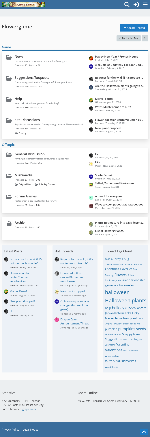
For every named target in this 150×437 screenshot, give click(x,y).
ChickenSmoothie (114, 264)
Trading (23, 133)
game (109, 285)
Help (18, 98)
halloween (117, 292)
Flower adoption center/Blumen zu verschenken (120, 120)
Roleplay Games (47, 184)
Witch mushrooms (120, 361)
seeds (141, 328)
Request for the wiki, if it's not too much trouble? (120, 77)
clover (124, 269)
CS (130, 269)
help (108, 308)
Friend (126, 280)
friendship (138, 280)
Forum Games (26, 196)
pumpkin (111, 329)
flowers (121, 274)
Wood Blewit (111, 366)
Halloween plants (125, 300)
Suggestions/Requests (32, 77)
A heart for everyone (109, 196)
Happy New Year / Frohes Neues (116, 56)
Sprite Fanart (103, 175)
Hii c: (98, 162)
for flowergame (113, 280)
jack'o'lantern (137, 308)
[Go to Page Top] (144, 432)
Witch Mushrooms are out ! (113, 107)
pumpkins (126, 328)
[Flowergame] (23, 4)
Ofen (140, 318)
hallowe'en (126, 285)
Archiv (20, 222)
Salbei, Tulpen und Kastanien (114, 183)
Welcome (133, 350)
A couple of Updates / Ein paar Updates (120, 65)
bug (126, 259)
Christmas (112, 269)
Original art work (113, 323)
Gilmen (13, 295)
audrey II (117, 259)
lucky (135, 313)
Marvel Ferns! (104, 98)
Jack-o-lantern (114, 313)
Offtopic (8, 144)
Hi (96, 154)
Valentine (122, 344)
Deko (135, 269)
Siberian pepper (113, 334)
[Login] (136, 4)
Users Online (88, 393)
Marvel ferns (113, 318)
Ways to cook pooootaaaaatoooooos (119, 204)
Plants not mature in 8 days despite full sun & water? (120, 222)
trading (133, 339)
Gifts (116, 285)
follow (131, 275)
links (128, 313)
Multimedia (24, 175)
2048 (107, 259)
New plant (130, 318)
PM (138, 323)
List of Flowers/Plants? (109, 231)
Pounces (14, 267)
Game (6, 47)
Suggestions (113, 339)
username (110, 344)
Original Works (26, 184)
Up (140, 339)
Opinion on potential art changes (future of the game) (75, 305)
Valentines (114, 350)
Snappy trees (131, 334)
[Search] (127, 4)
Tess (125, 339)
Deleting (109, 275)
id (126, 308)
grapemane (29, 409)
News (19, 56)
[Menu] (145, 4)
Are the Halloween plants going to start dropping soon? (120, 86)
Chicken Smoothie (133, 264)
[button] (145, 38)
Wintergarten (112, 355)
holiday (118, 307)
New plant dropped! (108, 128)
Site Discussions (27, 119)
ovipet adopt (129, 323)
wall (125, 350)
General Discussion (30, 154)
